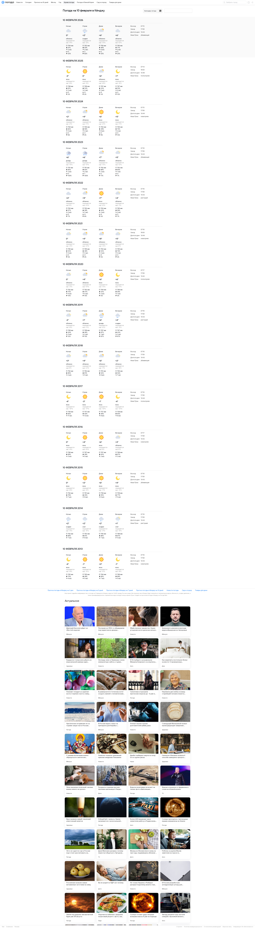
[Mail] (3, 2)
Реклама (17, 926)
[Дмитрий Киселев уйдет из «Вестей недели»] (80, 621)
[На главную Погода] (9, 2)
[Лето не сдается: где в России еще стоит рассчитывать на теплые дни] (80, 844)
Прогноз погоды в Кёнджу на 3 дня (60, 590)
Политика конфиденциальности (193, 926)
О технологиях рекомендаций (212, 926)
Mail (3, 926)
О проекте (179, 926)
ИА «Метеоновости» (247, 926)
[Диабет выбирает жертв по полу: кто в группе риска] (143, 749)
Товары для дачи (201, 590)
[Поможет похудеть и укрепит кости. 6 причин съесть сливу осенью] (80, 685)
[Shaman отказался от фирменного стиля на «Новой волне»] (175, 780)
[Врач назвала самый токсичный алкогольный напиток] (80, 812)
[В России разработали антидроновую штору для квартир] (175, 876)
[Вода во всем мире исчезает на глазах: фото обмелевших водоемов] (143, 780)
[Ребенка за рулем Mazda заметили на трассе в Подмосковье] (175, 844)
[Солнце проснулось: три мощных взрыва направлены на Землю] (175, 812)
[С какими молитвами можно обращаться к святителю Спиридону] (80, 749)
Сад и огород (187, 590)
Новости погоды (173, 590)
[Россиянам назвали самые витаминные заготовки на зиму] (80, 876)
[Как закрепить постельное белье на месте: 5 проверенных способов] (175, 653)
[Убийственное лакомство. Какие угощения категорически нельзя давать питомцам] (143, 621)
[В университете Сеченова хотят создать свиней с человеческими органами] (112, 685)
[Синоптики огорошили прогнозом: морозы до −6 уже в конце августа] (143, 685)
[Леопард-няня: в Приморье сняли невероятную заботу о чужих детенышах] (112, 653)
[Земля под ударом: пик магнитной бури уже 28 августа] (80, 908)
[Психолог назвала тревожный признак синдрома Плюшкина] (112, 749)
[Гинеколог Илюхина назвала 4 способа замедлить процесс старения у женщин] (175, 749)
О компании (9, 926)
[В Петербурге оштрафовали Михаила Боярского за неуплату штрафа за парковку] (143, 653)
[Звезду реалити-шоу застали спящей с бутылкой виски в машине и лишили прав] (175, 908)
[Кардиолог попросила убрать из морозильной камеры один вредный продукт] (80, 653)
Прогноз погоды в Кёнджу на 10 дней (149, 590)
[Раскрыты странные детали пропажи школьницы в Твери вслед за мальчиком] (112, 780)
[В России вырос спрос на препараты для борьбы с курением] (112, 717)
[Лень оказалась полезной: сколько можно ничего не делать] (80, 780)
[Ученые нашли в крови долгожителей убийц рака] (143, 717)
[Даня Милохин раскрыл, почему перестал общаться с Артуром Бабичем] (112, 844)
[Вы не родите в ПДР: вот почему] (112, 876)
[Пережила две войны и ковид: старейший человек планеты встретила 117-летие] (175, 685)
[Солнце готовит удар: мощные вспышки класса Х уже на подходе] (143, 908)
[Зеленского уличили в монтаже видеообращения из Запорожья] (175, 621)
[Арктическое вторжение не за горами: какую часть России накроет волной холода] (80, 717)
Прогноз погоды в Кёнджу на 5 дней (90, 590)
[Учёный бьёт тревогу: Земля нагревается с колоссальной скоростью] (112, 812)
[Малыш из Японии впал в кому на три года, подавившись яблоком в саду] (143, 844)
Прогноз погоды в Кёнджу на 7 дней (119, 590)
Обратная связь (227, 926)
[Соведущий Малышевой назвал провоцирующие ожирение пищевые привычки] (175, 717)
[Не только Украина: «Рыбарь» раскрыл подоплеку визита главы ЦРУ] (143, 876)
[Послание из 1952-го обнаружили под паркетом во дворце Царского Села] (112, 621)
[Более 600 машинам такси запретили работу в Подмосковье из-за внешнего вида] (143, 812)
